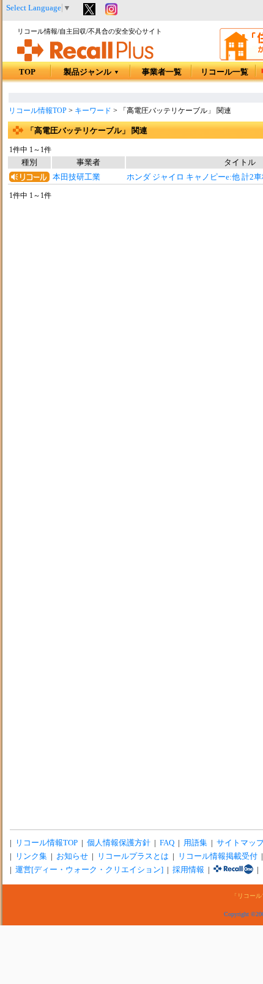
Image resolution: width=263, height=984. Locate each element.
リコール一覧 (224, 72)
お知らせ (72, 856)
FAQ (167, 843)
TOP (27, 72)
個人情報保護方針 (118, 843)
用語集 (195, 843)
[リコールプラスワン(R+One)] (233, 870)
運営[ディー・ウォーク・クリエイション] (89, 870)
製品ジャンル (91, 72)
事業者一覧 (162, 72)
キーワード (93, 110)
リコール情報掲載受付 (217, 856)
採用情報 (188, 870)
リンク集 (31, 856)
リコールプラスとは (133, 856)
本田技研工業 (76, 177)
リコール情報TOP (38, 110)
